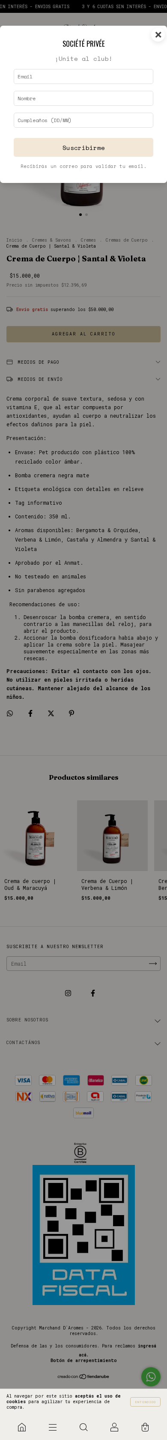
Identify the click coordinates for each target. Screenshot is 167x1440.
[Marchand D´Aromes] (21, 1427)
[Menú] (52, 1427)
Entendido (145, 1402)
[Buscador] (83, 1427)
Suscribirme (84, 147)
